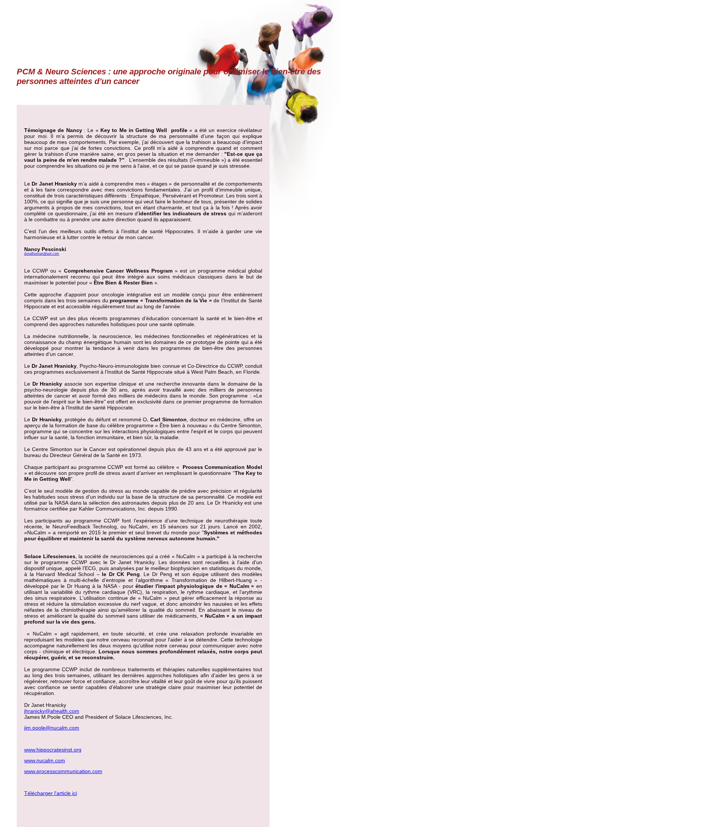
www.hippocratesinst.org (52, 750)
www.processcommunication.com (63, 771)
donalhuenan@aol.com (41, 253)
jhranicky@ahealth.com (51, 711)
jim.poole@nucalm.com (51, 728)
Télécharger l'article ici (50, 793)
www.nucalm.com (44, 760)
